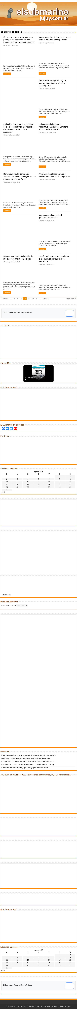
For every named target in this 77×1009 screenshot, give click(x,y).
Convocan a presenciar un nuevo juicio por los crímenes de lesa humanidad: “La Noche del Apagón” (19, 39)
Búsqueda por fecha (8, 605)
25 (17, 487)
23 (70, 484)
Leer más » (7, 73)
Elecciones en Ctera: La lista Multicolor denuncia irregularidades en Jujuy (27, 764)
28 (49, 487)
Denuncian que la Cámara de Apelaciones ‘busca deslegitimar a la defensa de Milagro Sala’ (19, 176)
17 (7, 484)
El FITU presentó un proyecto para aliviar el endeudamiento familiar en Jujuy (28, 755)
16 (70, 482)
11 (29, 299)
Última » (46, 299)
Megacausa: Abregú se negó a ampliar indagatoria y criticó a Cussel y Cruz (52, 83)
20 (38, 484)
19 (28, 484)
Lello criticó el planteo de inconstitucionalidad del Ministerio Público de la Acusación (53, 127)
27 (38, 487)
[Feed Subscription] (76, 32)
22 (60, 484)
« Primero (4, 299)
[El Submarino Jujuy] (38, 13)
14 (49, 482)
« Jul (3, 492)
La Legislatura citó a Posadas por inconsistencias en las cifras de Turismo (27, 761)
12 (33, 299)
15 (60, 482)
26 (28, 487)
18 (17, 484)
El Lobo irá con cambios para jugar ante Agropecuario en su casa (24, 768)
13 (38, 482)
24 (7, 487)
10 (7, 482)
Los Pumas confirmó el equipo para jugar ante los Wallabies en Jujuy (25, 758)
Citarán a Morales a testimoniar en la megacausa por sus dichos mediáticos (54, 259)
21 (49, 484)
